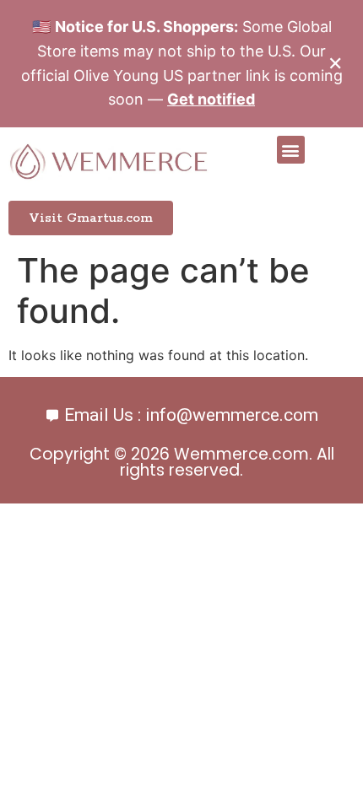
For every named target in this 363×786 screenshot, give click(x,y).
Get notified (211, 99)
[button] (291, 150)
